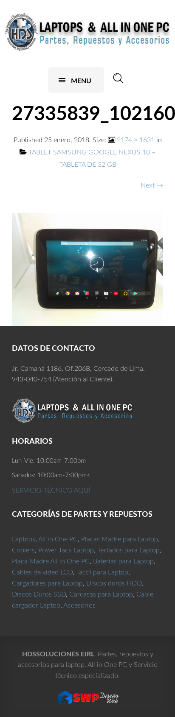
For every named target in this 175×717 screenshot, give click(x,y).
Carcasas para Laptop (101, 594)
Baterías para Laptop (123, 561)
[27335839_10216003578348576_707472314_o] (87, 269)
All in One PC (58, 539)
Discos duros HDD (113, 583)
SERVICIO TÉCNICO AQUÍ (51, 490)
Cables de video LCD (42, 572)
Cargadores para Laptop (47, 583)
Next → (152, 185)
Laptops (23, 539)
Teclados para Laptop (128, 550)
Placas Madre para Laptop (119, 539)
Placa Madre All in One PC (51, 561)
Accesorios (79, 605)
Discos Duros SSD (39, 594)
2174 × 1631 (136, 140)
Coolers (23, 550)
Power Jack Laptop (66, 550)
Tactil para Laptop (102, 572)
